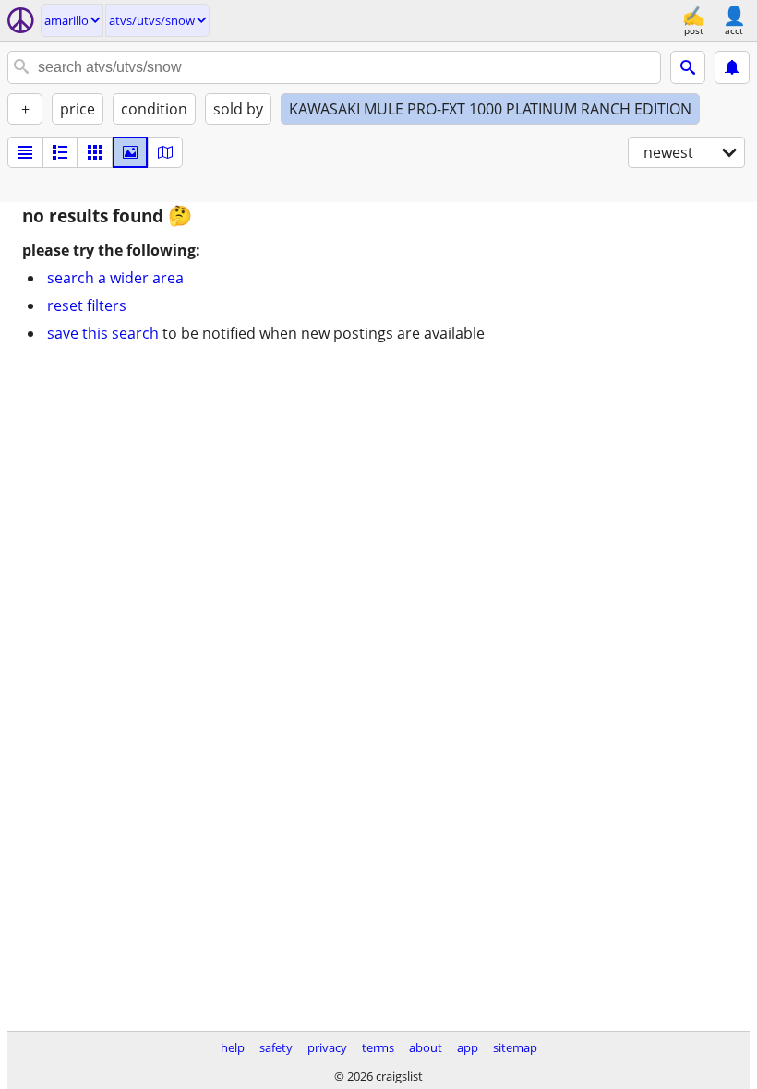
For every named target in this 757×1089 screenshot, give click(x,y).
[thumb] (60, 152)
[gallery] (130, 152)
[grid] (95, 152)
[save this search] (732, 67)
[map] (165, 152)
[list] (24, 152)
